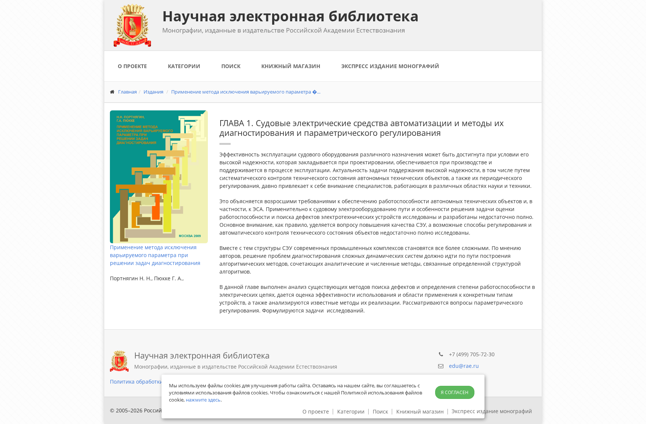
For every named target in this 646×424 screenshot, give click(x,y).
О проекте (132, 66)
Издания (153, 91)
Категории (184, 66)
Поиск (230, 66)
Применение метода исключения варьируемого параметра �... (245, 91)
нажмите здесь (203, 399)
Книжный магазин (290, 66)
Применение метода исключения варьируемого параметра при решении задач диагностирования (155, 255)
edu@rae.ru (464, 365)
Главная (127, 91)
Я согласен (454, 392)
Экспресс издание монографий (390, 66)
